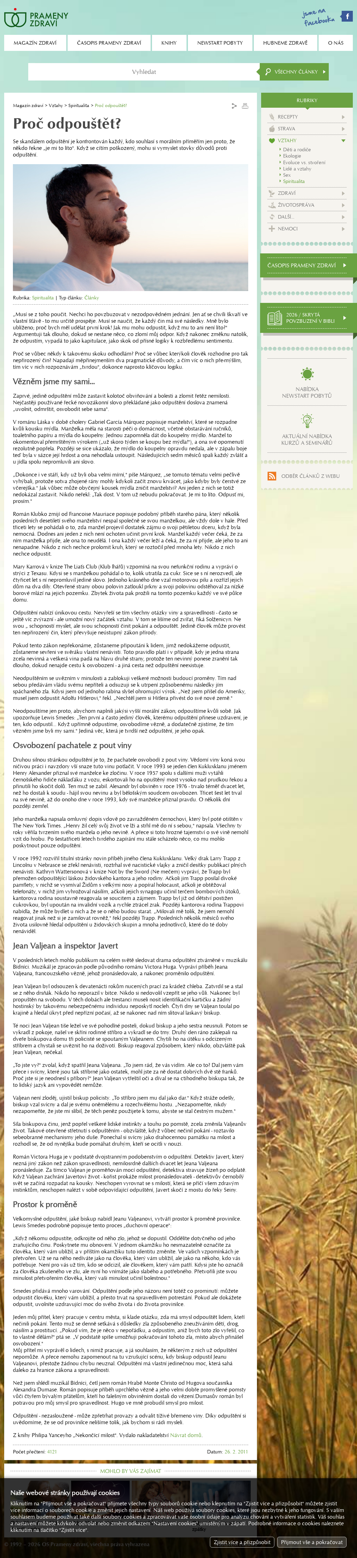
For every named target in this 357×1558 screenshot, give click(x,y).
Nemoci (288, 229)
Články (91, 298)
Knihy (169, 43)
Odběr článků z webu (310, 476)
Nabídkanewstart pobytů (307, 392)
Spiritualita (78, 105)
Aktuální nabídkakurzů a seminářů (307, 439)
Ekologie (292, 156)
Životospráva (296, 205)
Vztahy (56, 105)
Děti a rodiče (297, 149)
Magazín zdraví (28, 105)
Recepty (288, 117)
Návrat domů (186, 1435)
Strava (286, 128)
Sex (287, 175)
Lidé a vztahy (297, 169)
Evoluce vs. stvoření (304, 162)
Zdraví (287, 193)
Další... (286, 217)
